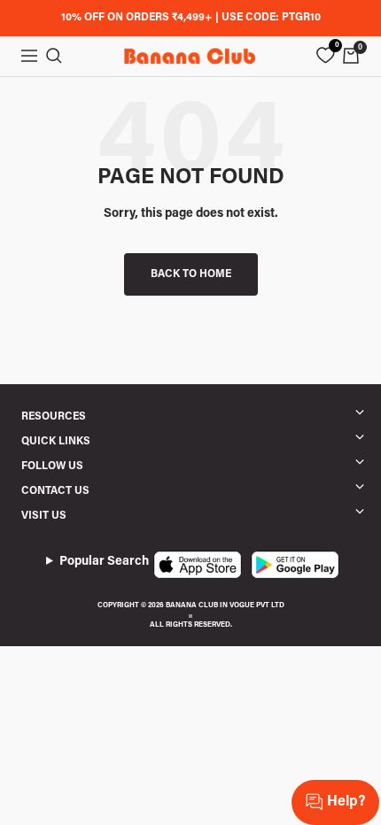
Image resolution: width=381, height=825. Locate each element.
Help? (346, 802)
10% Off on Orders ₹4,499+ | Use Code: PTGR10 (191, 17)
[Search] (54, 56)
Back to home (191, 274)
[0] (325, 56)
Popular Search (104, 562)
